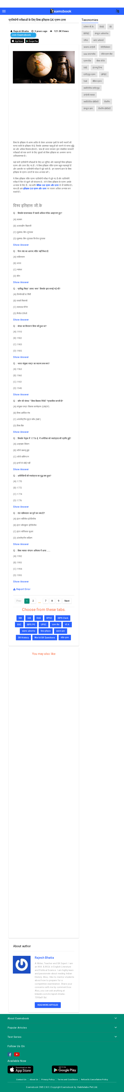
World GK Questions (44, 637)
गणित (86, 40)
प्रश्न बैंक (55, 624)
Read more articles (48, 1005)
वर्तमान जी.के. (89, 26)
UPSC (43, 624)
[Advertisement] (43, 114)
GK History (23, 637)
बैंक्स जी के (101, 61)
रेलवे (85, 81)
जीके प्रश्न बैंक (106, 54)
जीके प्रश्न (65, 637)
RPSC (49, 618)
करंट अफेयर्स (98, 40)
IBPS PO (31, 624)
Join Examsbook (21, 34)
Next (67, 600)
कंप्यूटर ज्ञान (88, 108)
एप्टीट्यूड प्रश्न (89, 74)
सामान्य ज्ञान (60, 631)
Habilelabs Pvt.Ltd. (87, 1087)
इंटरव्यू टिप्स (97, 67)
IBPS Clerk (63, 618)
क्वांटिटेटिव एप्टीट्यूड (92, 88)
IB (110, 26)
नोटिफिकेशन (105, 47)
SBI (20, 618)
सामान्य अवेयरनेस (28, 631)
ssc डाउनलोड (89, 54)
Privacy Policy (47, 1079)
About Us (34, 1079)
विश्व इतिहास (46, 631)
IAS (29, 618)
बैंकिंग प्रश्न (97, 81)
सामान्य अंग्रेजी (89, 47)
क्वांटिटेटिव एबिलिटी (91, 101)
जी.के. (67, 624)
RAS (39, 618)
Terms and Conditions (68, 1079)
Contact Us (21, 1079)
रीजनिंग (107, 101)
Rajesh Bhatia (44, 957)
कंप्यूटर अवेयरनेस (101, 33)
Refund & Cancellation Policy (94, 1079)
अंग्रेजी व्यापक (89, 95)
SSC (19, 624)
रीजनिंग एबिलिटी (104, 108)
